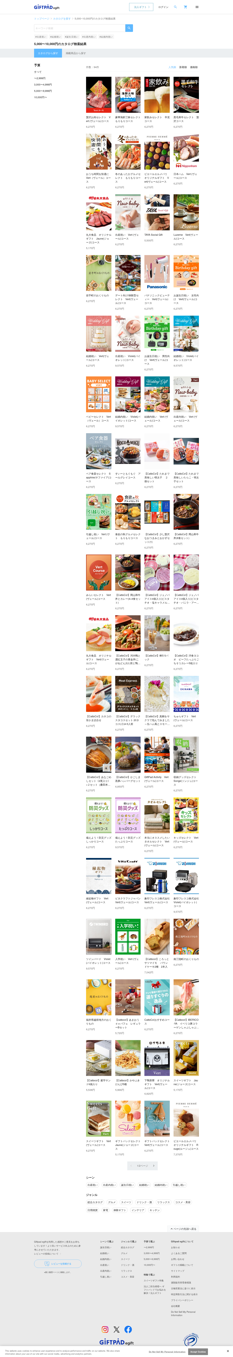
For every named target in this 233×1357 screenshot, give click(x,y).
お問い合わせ (177, 1259)
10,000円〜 (40, 97)
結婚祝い (104, 1253)
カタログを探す (62, 18)
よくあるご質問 (179, 1253)
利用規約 (175, 1276)
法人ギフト (140, 7)
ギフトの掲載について (182, 1264)
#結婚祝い (55, 36)
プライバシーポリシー (182, 1300)
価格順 (194, 67)
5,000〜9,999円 (43, 91)
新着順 (183, 67)
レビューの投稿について (46, 1253)
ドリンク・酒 (127, 1264)
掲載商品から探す (76, 53)
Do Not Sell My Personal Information (167, 1351)
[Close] (227, 1351)
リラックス (126, 1270)
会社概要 (175, 1306)
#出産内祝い (89, 36)
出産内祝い (105, 1270)
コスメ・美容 (127, 1276)
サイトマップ (177, 1270)
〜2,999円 (39, 78)
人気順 (172, 67)
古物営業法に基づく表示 (183, 1288)
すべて (38, 72)
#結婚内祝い (106, 36)
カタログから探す (48, 53)
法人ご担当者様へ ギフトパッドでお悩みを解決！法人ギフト (155, 1290)
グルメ (124, 1253)
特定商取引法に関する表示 (184, 1294)
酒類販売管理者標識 (181, 1282)
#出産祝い (40, 36)
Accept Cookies (198, 1351)
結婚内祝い (105, 1259)
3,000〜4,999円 (43, 84)
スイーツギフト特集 (154, 1280)
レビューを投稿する (61, 1263)
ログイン (163, 7)
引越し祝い (105, 1276)
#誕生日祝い (71, 36)
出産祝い (104, 1264)
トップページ (41, 18)
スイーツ (125, 1259)
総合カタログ (127, 1247)
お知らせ (175, 1247)
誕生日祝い (105, 1247)
